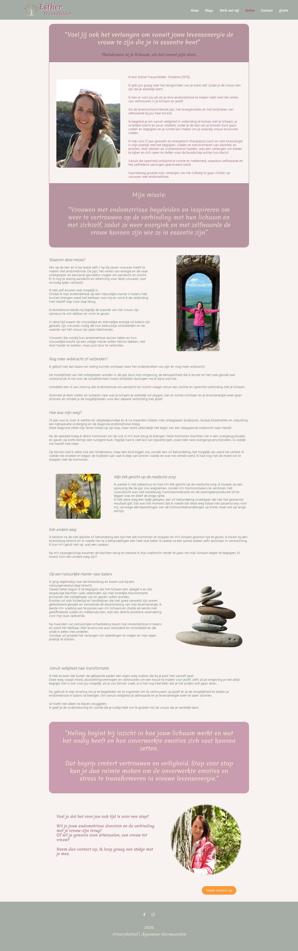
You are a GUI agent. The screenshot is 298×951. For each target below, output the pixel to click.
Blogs (209, 10)
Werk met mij (229, 10)
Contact (267, 10)
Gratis (283, 10)
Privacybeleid (124, 934)
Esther (250, 10)
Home (195, 10)
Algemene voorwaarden (163, 934)
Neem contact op (219, 890)
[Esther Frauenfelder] (48, 14)
